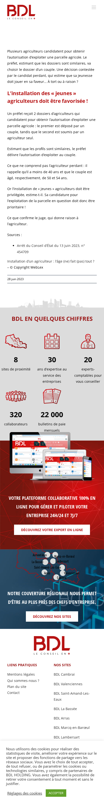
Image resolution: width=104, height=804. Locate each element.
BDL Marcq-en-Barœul (72, 727)
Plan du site (16, 686)
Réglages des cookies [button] (24, 793)
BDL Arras (62, 718)
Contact (13, 692)
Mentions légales (21, 674)
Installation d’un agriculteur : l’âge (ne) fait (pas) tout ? (50, 261)
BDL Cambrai (64, 674)
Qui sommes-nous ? (23, 680)
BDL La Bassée (65, 708)
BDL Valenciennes (68, 684)
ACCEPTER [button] (56, 793)
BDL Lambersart (67, 737)
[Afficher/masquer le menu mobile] (94, 7)
